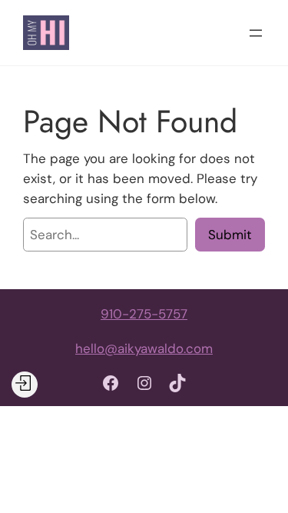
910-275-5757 (144, 313)
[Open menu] (256, 33)
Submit (230, 234)
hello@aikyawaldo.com (144, 348)
